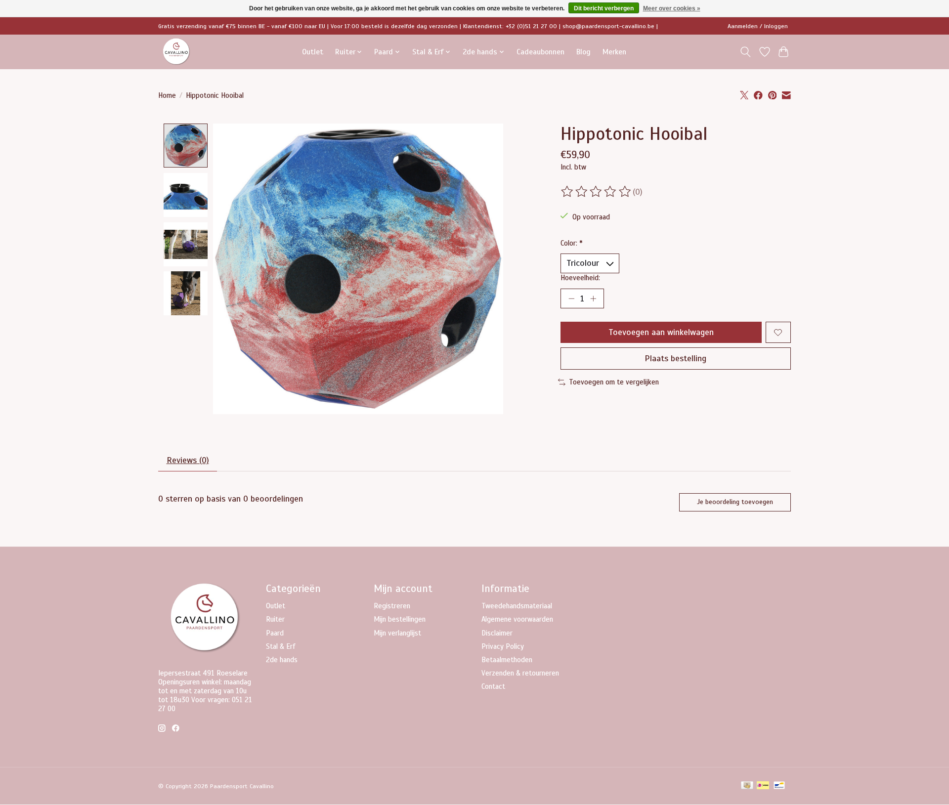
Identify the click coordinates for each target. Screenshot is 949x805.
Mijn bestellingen (400, 619)
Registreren (392, 605)
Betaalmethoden (506, 659)
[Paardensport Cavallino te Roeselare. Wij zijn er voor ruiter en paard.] (176, 51)
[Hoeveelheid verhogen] (593, 298)
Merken (614, 51)
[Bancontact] (779, 786)
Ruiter (275, 619)
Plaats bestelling (675, 358)
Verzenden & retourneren (520, 673)
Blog (583, 51)
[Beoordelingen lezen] (597, 191)
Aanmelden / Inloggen (758, 26)
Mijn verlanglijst (397, 633)
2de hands (282, 659)
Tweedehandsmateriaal (516, 605)
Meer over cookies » (671, 8)
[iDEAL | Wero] (763, 786)
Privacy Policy (502, 646)
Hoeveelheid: (580, 277)
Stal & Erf (281, 646)
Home (167, 95)
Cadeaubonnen (540, 51)
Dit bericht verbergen (604, 8)
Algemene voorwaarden (517, 619)
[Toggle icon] (745, 52)
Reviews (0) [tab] (188, 460)
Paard (275, 633)
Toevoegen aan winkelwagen (661, 332)
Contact (493, 686)
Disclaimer (497, 633)
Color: (572, 243)
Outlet (312, 51)
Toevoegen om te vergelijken (614, 382)
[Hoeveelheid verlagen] (571, 298)
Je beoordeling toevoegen (735, 502)
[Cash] (747, 786)
